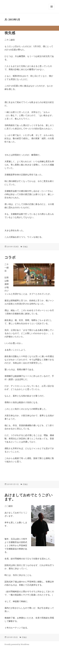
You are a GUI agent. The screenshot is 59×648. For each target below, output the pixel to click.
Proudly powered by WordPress (17, 644)
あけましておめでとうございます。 (29, 496)
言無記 (25, 246)
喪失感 (10, 32)
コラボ (10, 257)
